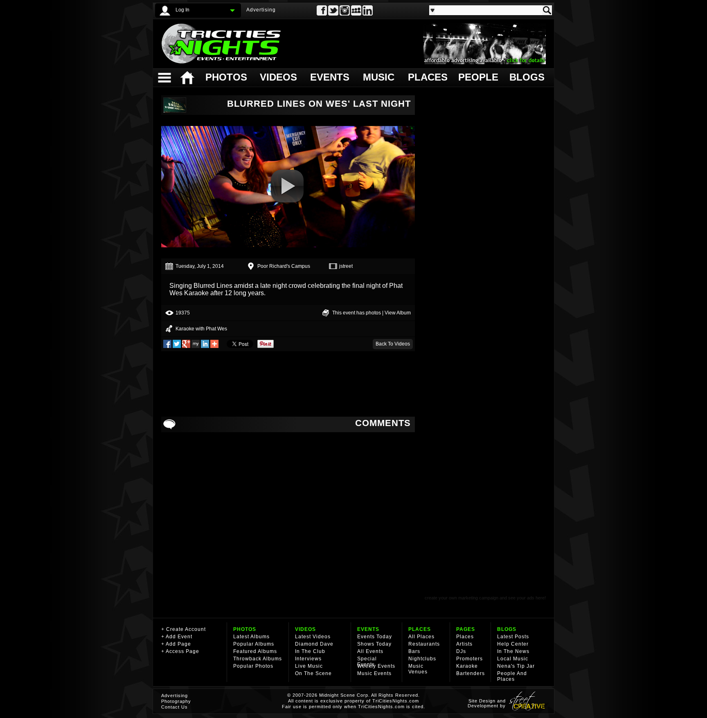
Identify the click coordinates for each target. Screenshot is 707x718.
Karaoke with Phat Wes (201, 329)
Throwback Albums (257, 659)
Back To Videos (393, 344)
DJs (461, 651)
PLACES (419, 629)
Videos (278, 77)
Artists (464, 644)
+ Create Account (183, 629)
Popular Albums (253, 644)
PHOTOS (244, 629)
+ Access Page (180, 651)
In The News (513, 651)
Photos (225, 77)
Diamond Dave (314, 644)
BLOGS (506, 629)
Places (427, 77)
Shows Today (374, 644)
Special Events (367, 661)
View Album (398, 313)
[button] (287, 186)
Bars (414, 651)
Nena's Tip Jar (516, 666)
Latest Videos (313, 636)
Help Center (513, 644)
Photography (176, 701)
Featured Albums (255, 651)
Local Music (512, 659)
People (477, 77)
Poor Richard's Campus (283, 266)
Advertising (261, 10)
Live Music (309, 666)
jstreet (346, 266)
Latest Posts (513, 636)
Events (329, 77)
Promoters (469, 659)
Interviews (308, 659)
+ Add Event (176, 636)
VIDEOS (305, 629)
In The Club (310, 651)
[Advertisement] (288, 383)
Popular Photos (253, 666)
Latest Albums (251, 636)
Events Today (374, 636)
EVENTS (368, 629)
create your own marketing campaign (461, 597)
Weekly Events (376, 666)
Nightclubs (422, 659)
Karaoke (467, 666)
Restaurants (424, 644)
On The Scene (313, 673)
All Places (421, 636)
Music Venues (418, 669)
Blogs (526, 77)
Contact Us (174, 707)
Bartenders (470, 673)
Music (378, 77)
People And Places (512, 676)
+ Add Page (176, 644)
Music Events (374, 673)
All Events (370, 651)
